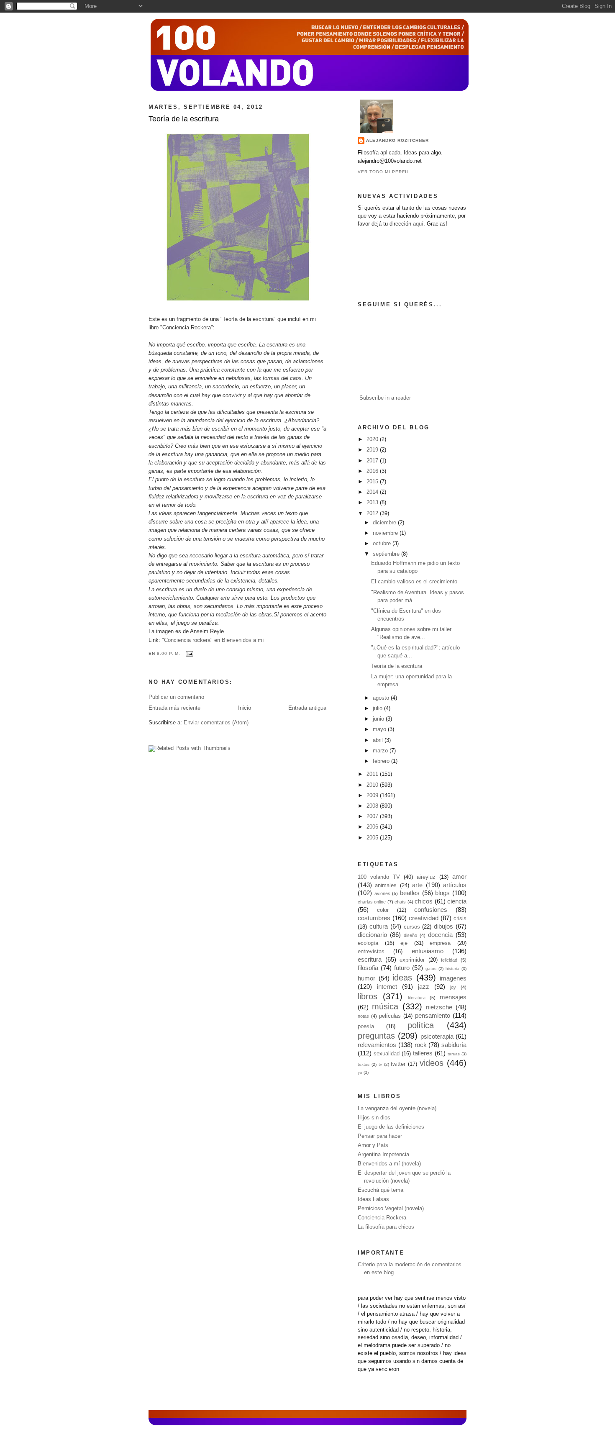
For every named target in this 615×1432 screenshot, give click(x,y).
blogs (442, 892)
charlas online (372, 901)
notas (363, 1016)
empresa (440, 943)
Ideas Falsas (373, 1199)
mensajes (453, 997)
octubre (382, 544)
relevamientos (377, 1044)
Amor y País (373, 1145)
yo (360, 1072)
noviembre (386, 533)
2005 (373, 838)
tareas (454, 1054)
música (385, 1006)
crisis (460, 918)
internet (387, 986)
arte (417, 884)
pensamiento (432, 1015)
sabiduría (453, 1044)
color (383, 910)
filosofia (368, 967)
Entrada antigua (307, 708)
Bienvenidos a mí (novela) (389, 1164)
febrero (382, 761)
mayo (380, 729)
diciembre (385, 523)
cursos (412, 927)
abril (378, 740)
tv (380, 1064)
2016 (373, 471)
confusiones (430, 909)
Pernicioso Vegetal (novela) (391, 1208)
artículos (454, 884)
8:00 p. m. (168, 653)
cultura (378, 926)
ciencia (456, 901)
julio (378, 708)
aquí (418, 224)
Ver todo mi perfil (384, 171)
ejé (403, 943)
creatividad (423, 917)
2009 (373, 795)
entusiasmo (427, 951)
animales (386, 885)
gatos (430, 968)
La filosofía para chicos (386, 1227)
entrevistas (371, 952)
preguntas (376, 1035)
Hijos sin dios (374, 1118)
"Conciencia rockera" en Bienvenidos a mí (213, 640)
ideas (402, 977)
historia (452, 968)
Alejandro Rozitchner (397, 140)
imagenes (453, 978)
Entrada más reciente (174, 708)
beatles (410, 892)
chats (400, 901)
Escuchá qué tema (380, 1190)
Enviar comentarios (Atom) (216, 723)
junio (379, 719)
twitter (398, 1064)
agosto (382, 698)
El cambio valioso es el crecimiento (414, 582)
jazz (423, 986)
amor (459, 876)
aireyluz (426, 877)
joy (453, 987)
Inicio (244, 708)
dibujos (443, 926)
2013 (373, 503)
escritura (370, 959)
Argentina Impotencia (383, 1154)
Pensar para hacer (380, 1136)
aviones (382, 893)
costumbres (374, 917)
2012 (373, 513)
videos (431, 1063)
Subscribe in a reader (385, 398)
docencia (440, 934)
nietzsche (439, 1007)
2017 (373, 461)
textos (363, 1064)
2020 (373, 439)
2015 (373, 482)
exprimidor (412, 960)
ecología (368, 943)
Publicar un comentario (176, 697)
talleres (423, 1053)
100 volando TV (379, 877)
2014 (373, 492)
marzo (381, 751)
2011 (373, 774)
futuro (402, 967)
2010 (373, 785)
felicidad (449, 959)
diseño (410, 935)
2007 (373, 816)
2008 (373, 806)
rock (421, 1044)
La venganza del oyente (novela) (397, 1108)
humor (366, 978)
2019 (373, 450)
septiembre (387, 554)
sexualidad (387, 1054)
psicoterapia (437, 1036)
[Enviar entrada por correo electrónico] (188, 653)
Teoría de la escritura (184, 119)
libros (367, 996)
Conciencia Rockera (382, 1218)
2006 (373, 827)
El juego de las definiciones (391, 1127)
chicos (424, 901)
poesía (366, 1026)
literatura (416, 997)
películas (390, 1016)
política (420, 1025)
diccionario (372, 934)
